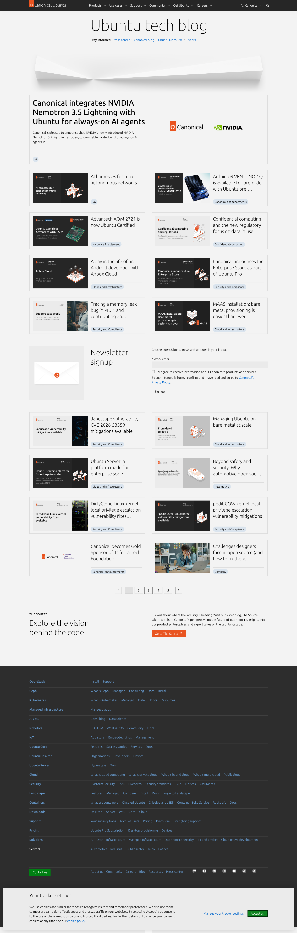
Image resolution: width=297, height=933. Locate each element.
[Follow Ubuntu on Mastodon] (195, 872)
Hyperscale (98, 765)
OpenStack (37, 681)
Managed (118, 690)
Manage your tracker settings (224, 913)
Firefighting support (187, 821)
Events (191, 40)
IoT (31, 737)
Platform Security (103, 784)
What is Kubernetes (104, 700)
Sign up (160, 391)
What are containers (104, 802)
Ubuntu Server (39, 765)
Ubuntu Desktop (40, 756)
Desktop (96, 811)
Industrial (116, 849)
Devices (167, 830)
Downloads (37, 811)
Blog (142, 871)
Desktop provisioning (143, 830)
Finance (163, 849)
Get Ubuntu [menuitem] (181, 5)
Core (132, 811)
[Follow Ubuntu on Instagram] (225, 872)
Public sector (135, 849)
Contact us (40, 872)
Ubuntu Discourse (170, 40)
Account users (129, 821)
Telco (151, 849)
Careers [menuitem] (202, 5)
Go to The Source (167, 633)
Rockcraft (219, 802)
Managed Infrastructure (145, 839)
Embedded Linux (120, 737)
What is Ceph (100, 690)
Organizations (100, 756)
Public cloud (232, 774)
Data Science (117, 718)
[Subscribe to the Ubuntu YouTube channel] (235, 872)
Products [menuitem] (95, 5)
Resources (168, 700)
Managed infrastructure (46, 709)
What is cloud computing (108, 774)
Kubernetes (37, 700)
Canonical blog (144, 40)
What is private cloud (143, 774)
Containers (37, 802)
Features (97, 746)
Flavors (138, 756)
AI (92, 839)
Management (144, 737)
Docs (151, 690)
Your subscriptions (103, 821)
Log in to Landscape (176, 793)
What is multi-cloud (206, 774)
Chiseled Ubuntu (133, 802)
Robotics (35, 728)
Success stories (116, 746)
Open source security (179, 839)
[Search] (268, 5)
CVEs (178, 784)
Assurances (207, 784)
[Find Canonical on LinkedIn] (215, 872)
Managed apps (101, 709)
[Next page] (178, 590)
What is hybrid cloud (175, 774)
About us (97, 871)
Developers (121, 756)
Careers (130, 871)
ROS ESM (97, 728)
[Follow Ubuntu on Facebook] (205, 872)
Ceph (33, 690)
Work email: (162, 359)
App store (97, 737)
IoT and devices (207, 839)
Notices (190, 784)
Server (110, 811)
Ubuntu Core (38, 746)
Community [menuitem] (157, 5)
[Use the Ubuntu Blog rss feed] (255, 872)
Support (108, 681)
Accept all (257, 913)
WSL (122, 811)
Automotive (99, 849)
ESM (122, 784)
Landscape (37, 793)
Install (95, 681)
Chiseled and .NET (161, 802)
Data (100, 839)
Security (35, 784)
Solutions (36, 839)
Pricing (147, 821)
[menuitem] (252, 5)
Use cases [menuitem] (116, 5)
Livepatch (135, 784)
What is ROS (115, 728)
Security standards (158, 784)
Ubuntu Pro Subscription (107, 830)
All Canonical (249, 5)
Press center (121, 40)
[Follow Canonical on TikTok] (245, 872)
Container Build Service (193, 802)
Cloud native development (239, 839)
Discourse (163, 821)
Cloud (33, 774)
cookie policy (76, 920)
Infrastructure (115, 839)
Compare (129, 793)
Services (136, 746)
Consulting (136, 690)
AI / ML (34, 718)
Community (135, 728)
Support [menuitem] (136, 5)
